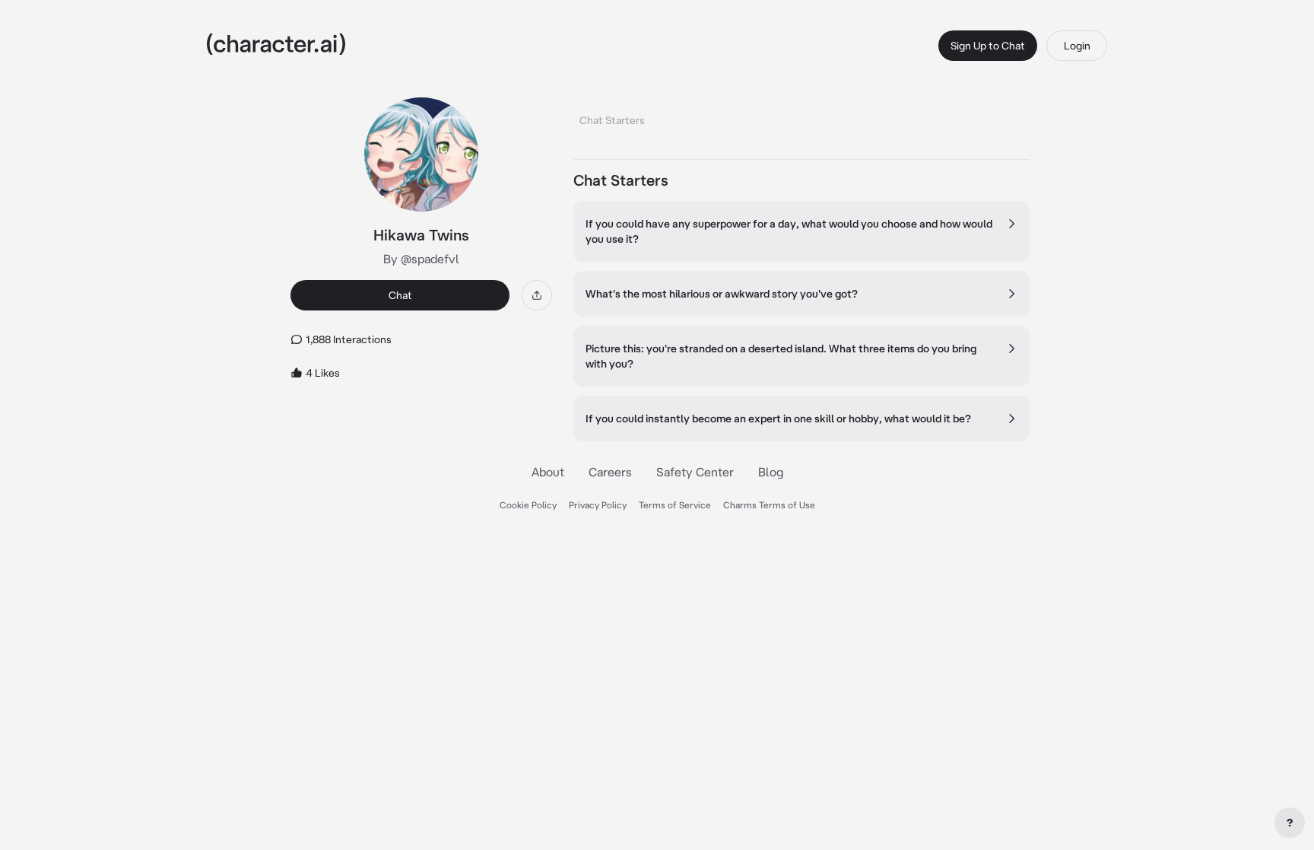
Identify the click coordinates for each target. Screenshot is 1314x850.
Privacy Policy (598, 505)
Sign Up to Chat (988, 46)
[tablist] (801, 116)
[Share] (537, 295)
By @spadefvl (421, 259)
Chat (400, 295)
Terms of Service (675, 505)
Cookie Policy (528, 505)
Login (1077, 46)
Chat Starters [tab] (612, 120)
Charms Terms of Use (769, 505)
